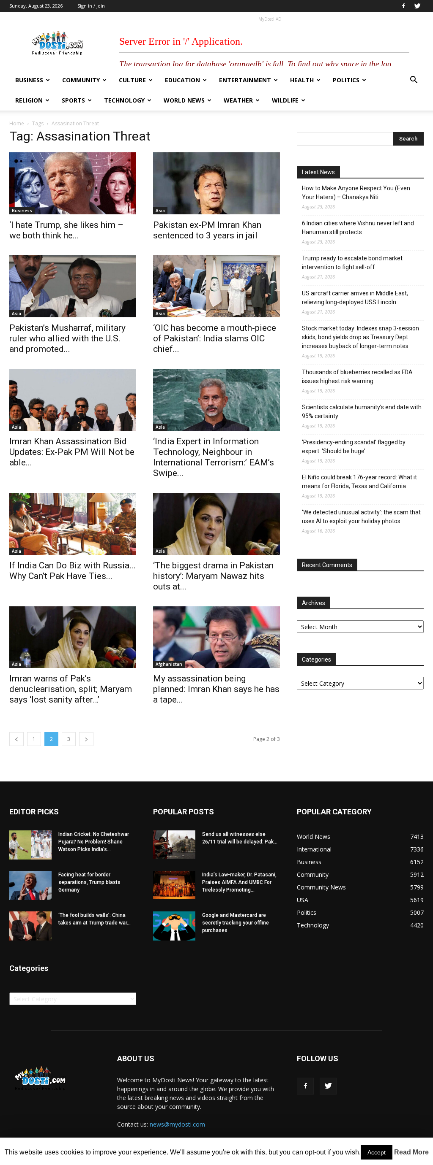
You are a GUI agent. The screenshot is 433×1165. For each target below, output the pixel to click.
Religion (29, 100)
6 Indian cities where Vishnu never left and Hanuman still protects (358, 227)
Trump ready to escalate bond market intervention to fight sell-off (352, 262)
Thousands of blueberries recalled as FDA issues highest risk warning (357, 376)
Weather (238, 100)
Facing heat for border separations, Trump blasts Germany (89, 882)
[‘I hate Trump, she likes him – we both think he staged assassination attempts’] (72, 183)
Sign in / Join (91, 6)
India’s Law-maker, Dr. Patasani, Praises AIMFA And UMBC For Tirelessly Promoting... (239, 882)
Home (16, 123)
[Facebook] (403, 6)
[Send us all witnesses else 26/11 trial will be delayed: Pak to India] (174, 844)
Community (81, 80)
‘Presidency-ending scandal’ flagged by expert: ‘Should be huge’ (354, 446)
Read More (411, 1152)
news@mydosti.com (177, 1124)
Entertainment (245, 80)
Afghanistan (169, 664)
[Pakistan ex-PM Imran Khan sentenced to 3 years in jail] (216, 183)
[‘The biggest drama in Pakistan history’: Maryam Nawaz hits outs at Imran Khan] (216, 524)
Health (302, 80)
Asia (160, 211)
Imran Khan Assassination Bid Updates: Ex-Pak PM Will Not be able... (71, 452)
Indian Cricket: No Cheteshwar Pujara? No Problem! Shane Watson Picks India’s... (93, 841)
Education (182, 80)
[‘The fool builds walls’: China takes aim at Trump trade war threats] (30, 926)
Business (29, 80)
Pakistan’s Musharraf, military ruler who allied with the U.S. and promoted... (67, 338)
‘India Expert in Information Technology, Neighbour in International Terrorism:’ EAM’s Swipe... (213, 457)
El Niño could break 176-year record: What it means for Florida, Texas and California (359, 481)
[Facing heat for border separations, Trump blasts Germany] (30, 885)
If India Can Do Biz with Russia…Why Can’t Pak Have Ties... (72, 570)
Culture (132, 80)
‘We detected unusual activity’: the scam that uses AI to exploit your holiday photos (361, 516)
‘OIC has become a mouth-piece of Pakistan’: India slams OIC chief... (214, 338)
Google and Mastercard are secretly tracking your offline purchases (235, 922)
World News (184, 100)
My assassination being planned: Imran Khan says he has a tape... (216, 689)
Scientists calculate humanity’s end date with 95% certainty (362, 411)
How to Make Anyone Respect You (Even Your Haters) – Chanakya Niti (356, 192)
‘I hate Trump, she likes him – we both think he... (66, 230)
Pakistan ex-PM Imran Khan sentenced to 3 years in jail (207, 230)
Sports (73, 100)
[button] (413, 81)
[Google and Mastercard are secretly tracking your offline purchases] (174, 926)
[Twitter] (417, 6)
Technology (124, 100)
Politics (346, 80)
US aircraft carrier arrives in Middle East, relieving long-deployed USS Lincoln (355, 297)
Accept (376, 1152)
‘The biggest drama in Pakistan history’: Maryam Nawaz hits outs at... (213, 576)
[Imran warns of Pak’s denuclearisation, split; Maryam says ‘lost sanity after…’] (72, 637)
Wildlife (285, 100)
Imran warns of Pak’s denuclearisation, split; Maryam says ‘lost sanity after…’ (70, 689)
